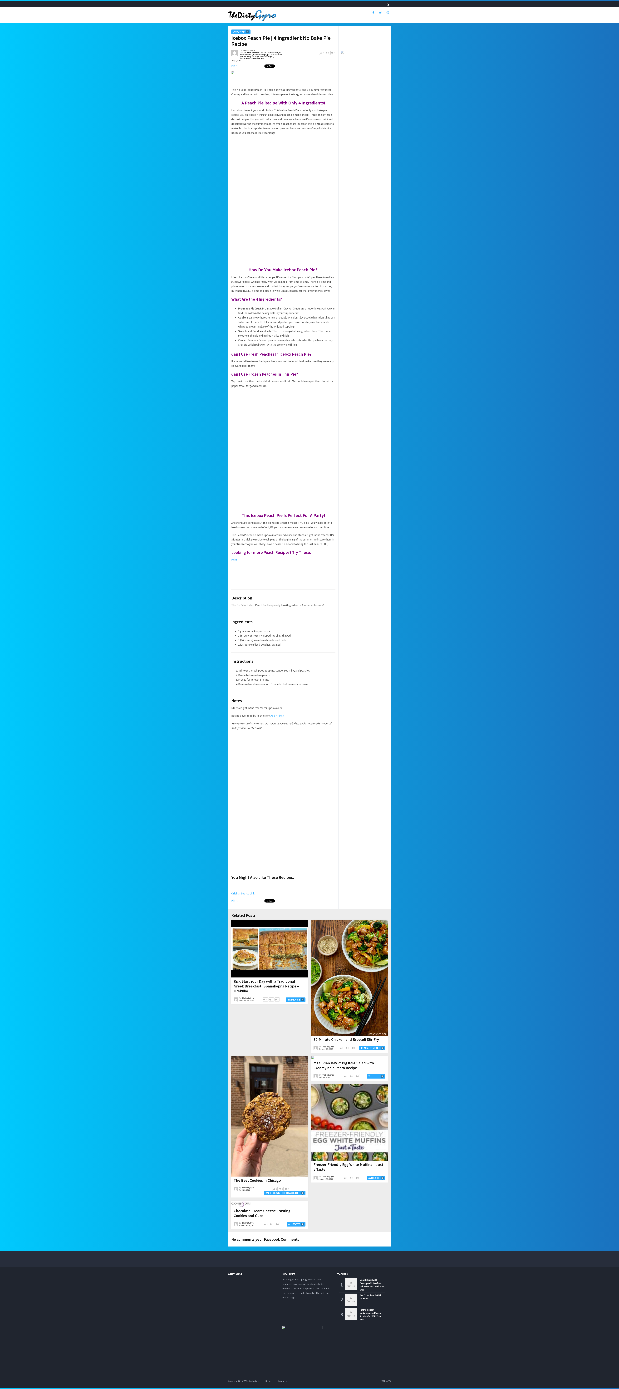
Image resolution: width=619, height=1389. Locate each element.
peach (270, 54)
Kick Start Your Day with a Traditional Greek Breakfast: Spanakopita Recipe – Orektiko (266, 986)
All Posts (294, 1224)
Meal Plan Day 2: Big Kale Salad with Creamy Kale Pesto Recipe (344, 1065)
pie (241, 56)
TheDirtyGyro (249, 50)
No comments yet (246, 1239)
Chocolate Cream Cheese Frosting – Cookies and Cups (263, 1213)
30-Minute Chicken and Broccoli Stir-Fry (346, 1039)
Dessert (255, 52)
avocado (373, 1178)
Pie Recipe (248, 56)
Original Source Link (243, 893)
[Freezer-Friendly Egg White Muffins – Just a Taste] (349, 1122)
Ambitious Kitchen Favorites (283, 1193)
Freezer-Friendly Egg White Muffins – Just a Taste (348, 1167)
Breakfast (293, 999)
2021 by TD (386, 1381)
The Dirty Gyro (252, 1381)
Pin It (234, 66)
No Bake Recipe (259, 54)
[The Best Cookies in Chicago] (269, 1116)
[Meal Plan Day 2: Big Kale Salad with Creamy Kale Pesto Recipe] (312, 1057)
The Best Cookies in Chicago (257, 1180)
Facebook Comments (281, 1239)
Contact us (283, 1381)
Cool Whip (239, 31)
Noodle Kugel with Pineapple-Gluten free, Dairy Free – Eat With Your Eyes (371, 1284)
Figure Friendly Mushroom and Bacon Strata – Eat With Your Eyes (370, 1314)
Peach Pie (277, 54)
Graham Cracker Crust (269, 52)
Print (234, 559)
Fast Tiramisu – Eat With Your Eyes (371, 1297)
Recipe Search (259, 56)
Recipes (269, 56)
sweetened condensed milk (252, 58)
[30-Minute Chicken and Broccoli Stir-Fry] (349, 978)
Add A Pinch (277, 715)
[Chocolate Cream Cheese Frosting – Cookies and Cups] (241, 1204)
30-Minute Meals (370, 1048)
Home (268, 1381)
